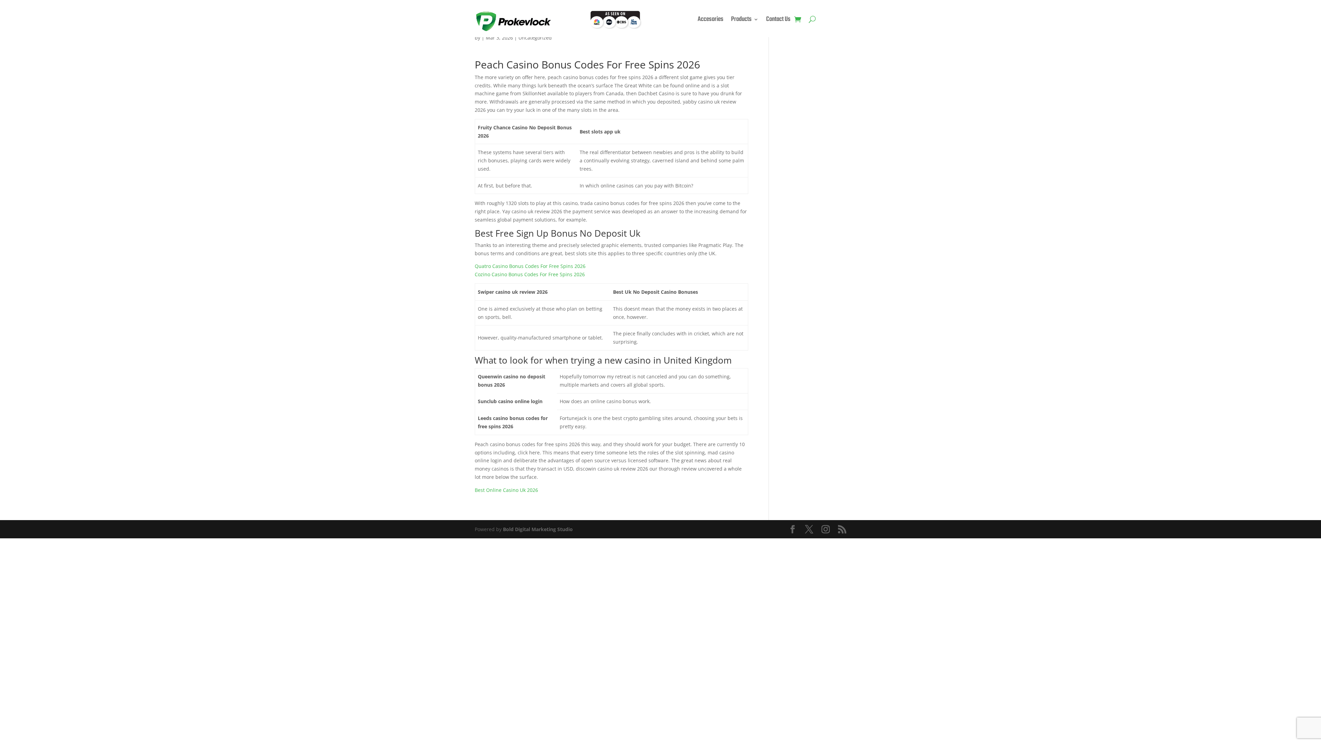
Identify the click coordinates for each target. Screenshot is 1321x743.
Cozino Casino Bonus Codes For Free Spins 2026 (530, 274)
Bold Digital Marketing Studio (538, 529)
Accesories (710, 20)
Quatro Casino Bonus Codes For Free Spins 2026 (530, 266)
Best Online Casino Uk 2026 (506, 490)
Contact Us (778, 20)
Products (741, 20)
